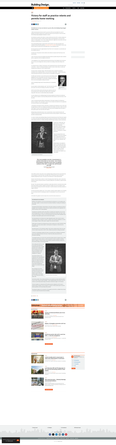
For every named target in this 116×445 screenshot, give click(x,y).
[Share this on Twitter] (34, 24)
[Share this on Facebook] (32, 24)
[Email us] (60, 434)
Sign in (55, 22)
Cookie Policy (57, 438)
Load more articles (49, 389)
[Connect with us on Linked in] (56, 434)
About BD (67, 438)
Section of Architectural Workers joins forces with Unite (55, 313)
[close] (66, 22)
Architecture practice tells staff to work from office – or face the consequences (55, 335)
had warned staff (48, 45)
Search (84, 5)
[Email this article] (38, 24)
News (32, 12)
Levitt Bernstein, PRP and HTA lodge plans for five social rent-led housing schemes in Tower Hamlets (55, 369)
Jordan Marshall (54, 337)
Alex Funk (54, 359)
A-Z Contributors (64, 427)
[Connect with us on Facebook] (50, 434)
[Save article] (65, 24)
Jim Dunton (55, 315)
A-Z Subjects (50, 427)
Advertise (76, 438)
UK (37, 295)
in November (54, 45)
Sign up (73, 368)
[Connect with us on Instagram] (63, 434)
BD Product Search (77, 427)
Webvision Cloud (60, 441)
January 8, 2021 (48, 167)
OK (17, 440)
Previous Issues (35, 427)
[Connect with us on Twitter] (53, 434)
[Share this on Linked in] (36, 24)
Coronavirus (34, 295)
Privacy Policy (62, 438)
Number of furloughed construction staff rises (55, 323)
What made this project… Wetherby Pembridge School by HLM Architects (55, 380)
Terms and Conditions (50, 438)
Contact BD (72, 438)
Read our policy (10, 440)
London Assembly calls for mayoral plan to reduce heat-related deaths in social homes (54, 358)
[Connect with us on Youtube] (66, 434)
